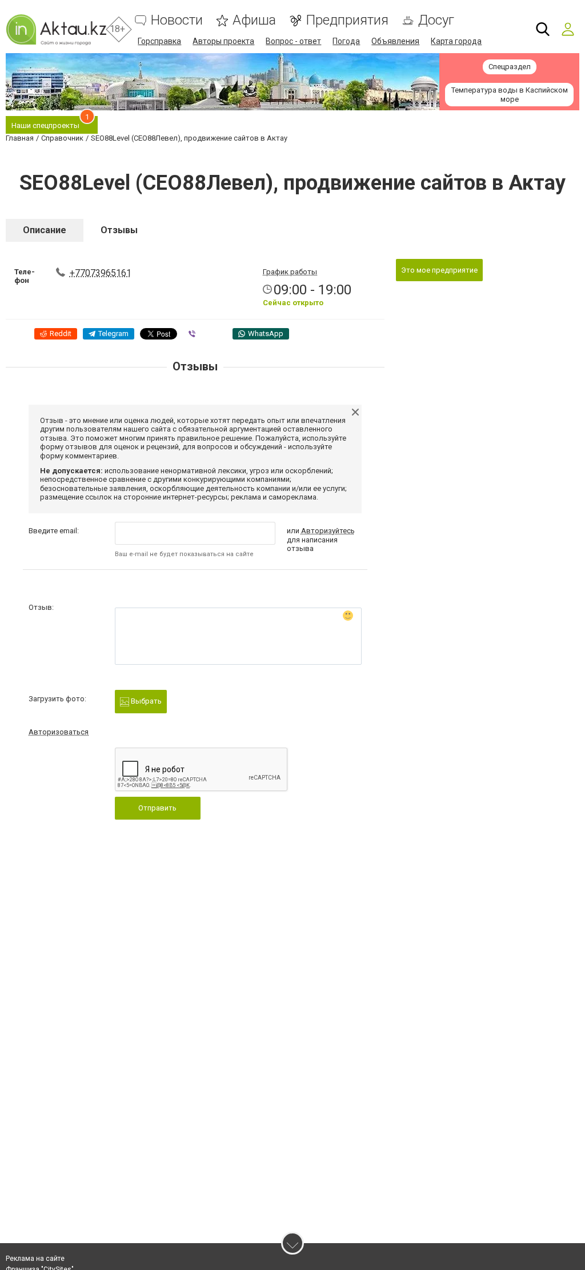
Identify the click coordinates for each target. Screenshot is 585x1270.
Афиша (254, 20)
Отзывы (119, 230)
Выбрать (145, 701)
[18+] (56, 29)
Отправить (157, 808)
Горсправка (159, 41)
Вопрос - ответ (293, 41)
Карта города (456, 41)
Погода (346, 41)
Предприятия (347, 20)
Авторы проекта (223, 41)
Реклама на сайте (35, 1259)
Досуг (436, 20)
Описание (44, 230)
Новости (177, 20)
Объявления (395, 41)
